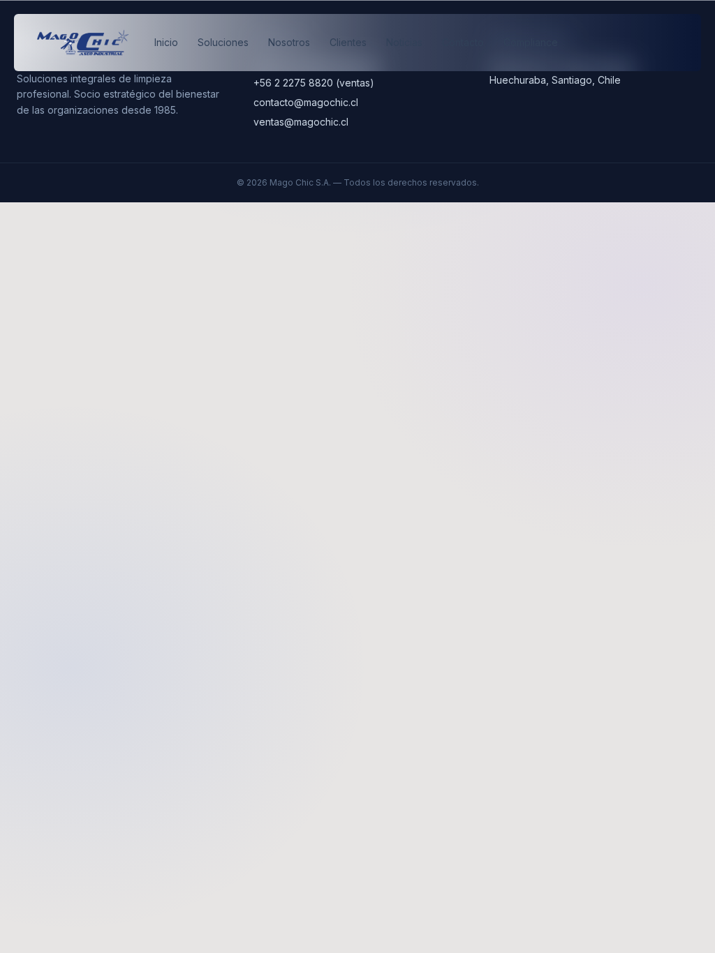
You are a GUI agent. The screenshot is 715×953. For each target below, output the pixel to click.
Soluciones (223, 42)
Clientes (348, 42)
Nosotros (289, 42)
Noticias (404, 42)
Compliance (530, 42)
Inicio (166, 42)
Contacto (463, 42)
